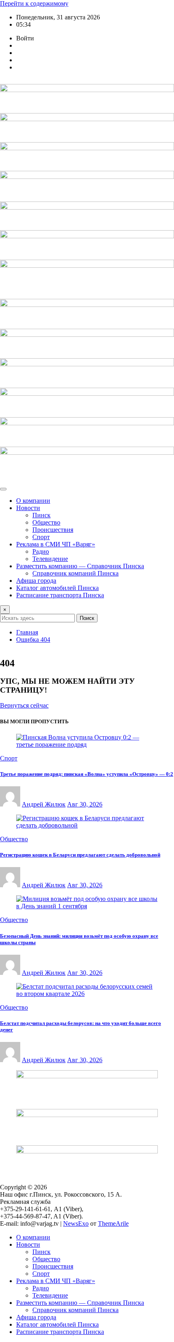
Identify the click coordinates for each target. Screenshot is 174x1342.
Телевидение (50, 558)
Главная (27, 632)
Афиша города (36, 580)
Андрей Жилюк (44, 804)
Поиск (87, 618)
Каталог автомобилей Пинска (57, 587)
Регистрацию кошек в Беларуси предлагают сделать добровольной (80, 855)
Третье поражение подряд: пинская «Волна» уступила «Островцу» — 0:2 (86, 774)
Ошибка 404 (33, 639)
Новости (28, 507)
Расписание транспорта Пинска (60, 595)
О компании (33, 500)
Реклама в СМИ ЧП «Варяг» (55, 544)
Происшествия (52, 529)
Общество (46, 522)
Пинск (41, 515)
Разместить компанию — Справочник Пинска (80, 566)
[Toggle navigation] (3, 489)
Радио (40, 551)
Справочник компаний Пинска (75, 573)
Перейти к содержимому (34, 3)
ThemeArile (113, 1223)
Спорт (41, 536)
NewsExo (76, 1223)
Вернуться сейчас (24, 705)
